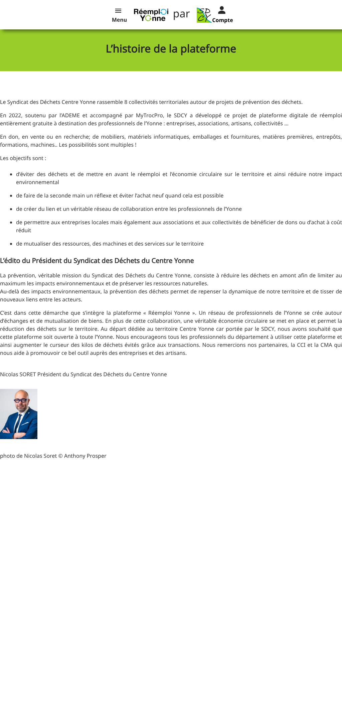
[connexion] (216, 9)
